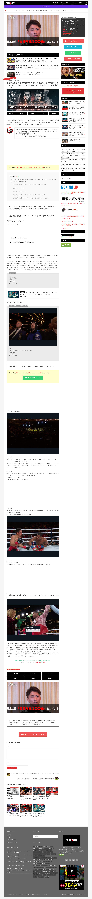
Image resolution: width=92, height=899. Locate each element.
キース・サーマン (36, 854)
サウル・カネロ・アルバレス (38, 855)
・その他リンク (65, 228)
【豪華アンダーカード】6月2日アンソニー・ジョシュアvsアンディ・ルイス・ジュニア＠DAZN (19, 856)
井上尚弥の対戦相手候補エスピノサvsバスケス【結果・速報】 (76, 134)
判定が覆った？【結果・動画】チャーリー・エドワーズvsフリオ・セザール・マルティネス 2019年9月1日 (19, 862)
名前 (8, 761)
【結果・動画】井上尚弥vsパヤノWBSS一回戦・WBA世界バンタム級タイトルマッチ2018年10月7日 (19, 852)
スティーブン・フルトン (38, 859)
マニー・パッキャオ (43, 867)
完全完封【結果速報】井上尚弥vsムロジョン (76, 113)
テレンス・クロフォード (12, 842)
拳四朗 (56, 873)
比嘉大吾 (53, 874)
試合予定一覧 (55, 3)
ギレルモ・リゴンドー (45, 854)
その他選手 (43, 846)
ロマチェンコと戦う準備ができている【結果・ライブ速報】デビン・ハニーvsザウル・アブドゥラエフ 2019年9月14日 (33, 180)
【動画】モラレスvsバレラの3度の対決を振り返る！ (29, 73)
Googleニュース (67, 33)
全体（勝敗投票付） (41, 662)
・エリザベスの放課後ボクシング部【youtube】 (72, 216)
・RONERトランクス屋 (67, 221)
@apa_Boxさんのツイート (67, 236)
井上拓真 (54, 871)
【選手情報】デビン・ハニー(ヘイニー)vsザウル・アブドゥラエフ (29, 184)
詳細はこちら (68, 852)
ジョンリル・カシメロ (52, 857)
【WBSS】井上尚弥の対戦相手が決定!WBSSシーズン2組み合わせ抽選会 (19, 871)
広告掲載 (45, 894)
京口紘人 (39, 873)
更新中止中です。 (46, 6)
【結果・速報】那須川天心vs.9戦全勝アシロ (72, 164)
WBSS (38, 846)
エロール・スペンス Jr (37, 852)
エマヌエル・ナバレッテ (46, 850)
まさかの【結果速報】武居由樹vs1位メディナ (76, 102)
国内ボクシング (50, 873)
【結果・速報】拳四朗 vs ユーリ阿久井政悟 (76, 140)
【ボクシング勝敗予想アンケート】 (73, 41)
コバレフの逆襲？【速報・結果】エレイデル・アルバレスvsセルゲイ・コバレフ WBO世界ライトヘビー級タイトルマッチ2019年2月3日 (36, 59)
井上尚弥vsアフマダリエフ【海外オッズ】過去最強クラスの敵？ (76, 120)
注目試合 (35, 876)
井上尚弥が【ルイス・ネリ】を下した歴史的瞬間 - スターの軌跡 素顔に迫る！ (73, 155)
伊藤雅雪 (44, 873)
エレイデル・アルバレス (37, 61)
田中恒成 (47, 876)
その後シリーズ (49, 846)
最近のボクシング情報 (37, 874)
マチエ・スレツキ (52, 69)
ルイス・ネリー (36, 869)
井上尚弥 (81, 3)
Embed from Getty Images (12, 224)
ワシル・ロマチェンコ (11, 839)
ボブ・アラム (35, 867)
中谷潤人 (45, 871)
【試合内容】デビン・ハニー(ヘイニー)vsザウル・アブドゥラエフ (29, 194)
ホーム (8, 894)
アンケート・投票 (64, 3)
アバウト (14, 894)
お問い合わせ (21, 894)
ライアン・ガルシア (52, 867)
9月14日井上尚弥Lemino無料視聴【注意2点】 (76, 107)
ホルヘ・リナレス (52, 865)
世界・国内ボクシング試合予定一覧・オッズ (32, 734)
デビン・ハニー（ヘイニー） (13, 669)
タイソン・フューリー (48, 859)
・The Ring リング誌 (66, 218)
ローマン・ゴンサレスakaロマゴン (47, 869)
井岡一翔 (35, 873)
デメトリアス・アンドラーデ (42, 69)
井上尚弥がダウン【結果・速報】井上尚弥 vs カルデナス (76, 127)
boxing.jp (65, 34)
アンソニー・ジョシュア (48, 848)
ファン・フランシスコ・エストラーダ (40, 865)
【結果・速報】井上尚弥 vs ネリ (69, 153)
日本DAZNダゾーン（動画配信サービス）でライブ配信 (29, 167)
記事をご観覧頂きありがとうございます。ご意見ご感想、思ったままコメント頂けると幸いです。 (32, 660)
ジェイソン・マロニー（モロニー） (40, 857)
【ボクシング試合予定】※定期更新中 (70, 85)
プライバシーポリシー (36, 894)
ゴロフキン (53, 854)
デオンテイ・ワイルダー (38, 863)
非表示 (17, 176)
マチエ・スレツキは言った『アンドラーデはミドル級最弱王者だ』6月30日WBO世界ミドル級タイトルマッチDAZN (37, 66)
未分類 (44, 874)
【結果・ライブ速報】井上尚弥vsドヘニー (15, 868)
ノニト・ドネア (47, 863)
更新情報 (28, 894)
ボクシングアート (73, 894)
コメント (9, 747)
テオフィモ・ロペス (37, 861)
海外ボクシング (36, 74)
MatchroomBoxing (67, 31)
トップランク (66, 28)
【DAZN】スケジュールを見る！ (33, 377)
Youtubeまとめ (73, 3)
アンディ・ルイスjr (37, 850)
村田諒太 (9, 834)
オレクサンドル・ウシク (48, 852)
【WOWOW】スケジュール (73, 58)
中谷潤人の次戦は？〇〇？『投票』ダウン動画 (72, 159)
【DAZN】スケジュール (73, 52)
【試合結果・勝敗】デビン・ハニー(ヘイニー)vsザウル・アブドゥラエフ (31, 198)
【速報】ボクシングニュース (73, 47)
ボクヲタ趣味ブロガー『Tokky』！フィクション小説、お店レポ (73, 204)
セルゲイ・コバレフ (47, 61)
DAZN (34, 69)
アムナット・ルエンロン (38, 848)
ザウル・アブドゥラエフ (19, 191)
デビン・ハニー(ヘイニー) (19, 188)
